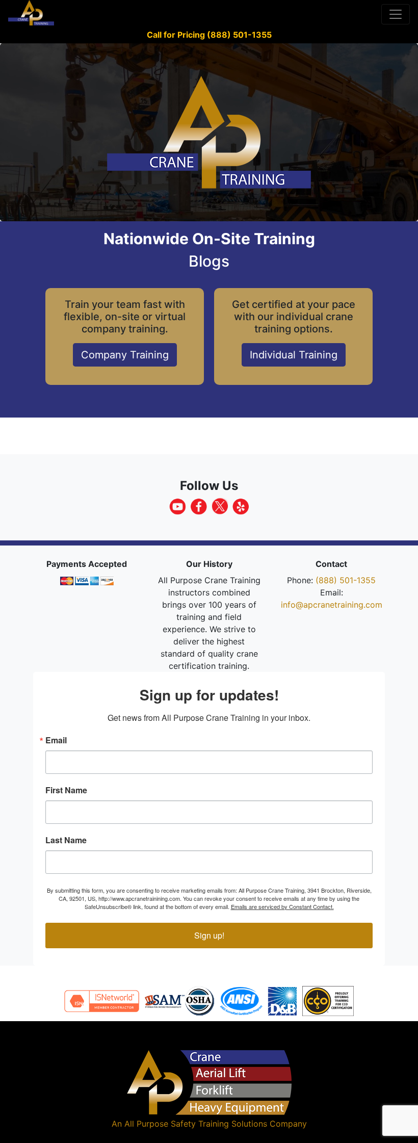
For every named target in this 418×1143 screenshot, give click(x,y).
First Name (66, 790)
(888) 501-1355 (346, 580)
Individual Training (293, 355)
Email (56, 740)
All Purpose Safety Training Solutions (195, 1124)
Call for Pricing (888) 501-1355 (209, 35)
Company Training (125, 355)
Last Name (66, 840)
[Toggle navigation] (395, 14)
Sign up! (209, 935)
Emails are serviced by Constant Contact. (282, 906)
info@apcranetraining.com (331, 605)
